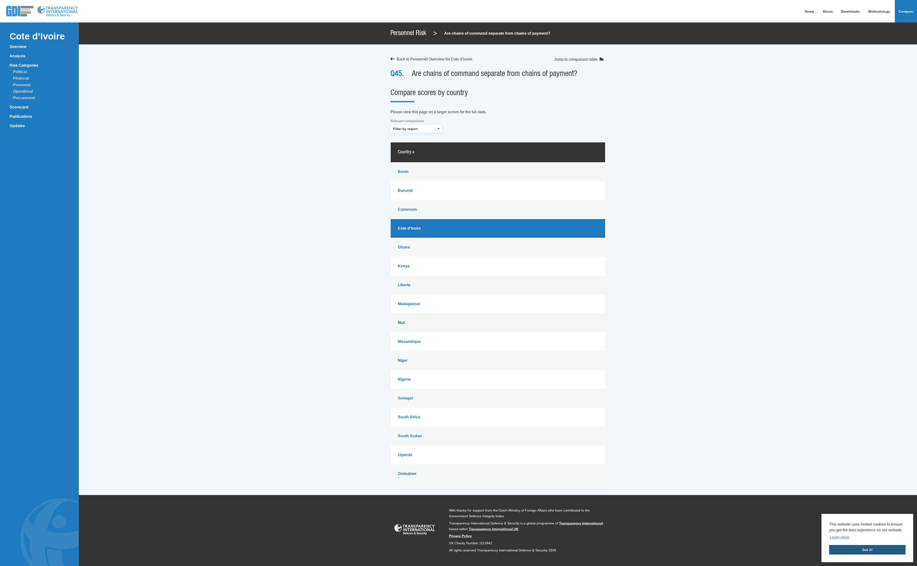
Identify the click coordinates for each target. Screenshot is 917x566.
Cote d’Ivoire (37, 36)
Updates (17, 126)
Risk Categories (24, 65)
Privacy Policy (460, 536)
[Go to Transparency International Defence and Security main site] (414, 530)
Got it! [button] (867, 550)
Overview (18, 47)
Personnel (22, 85)
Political (20, 72)
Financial (21, 78)
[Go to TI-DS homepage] (57, 11)
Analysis (17, 56)
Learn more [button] (839, 537)
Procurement (24, 98)
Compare (906, 11)
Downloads (850, 11)
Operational (23, 91)
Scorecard (19, 107)
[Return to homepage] (19, 11)
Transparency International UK (493, 529)
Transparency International (581, 523)
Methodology (879, 11)
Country (405, 152)
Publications (21, 116)
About (828, 11)
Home (809, 11)
